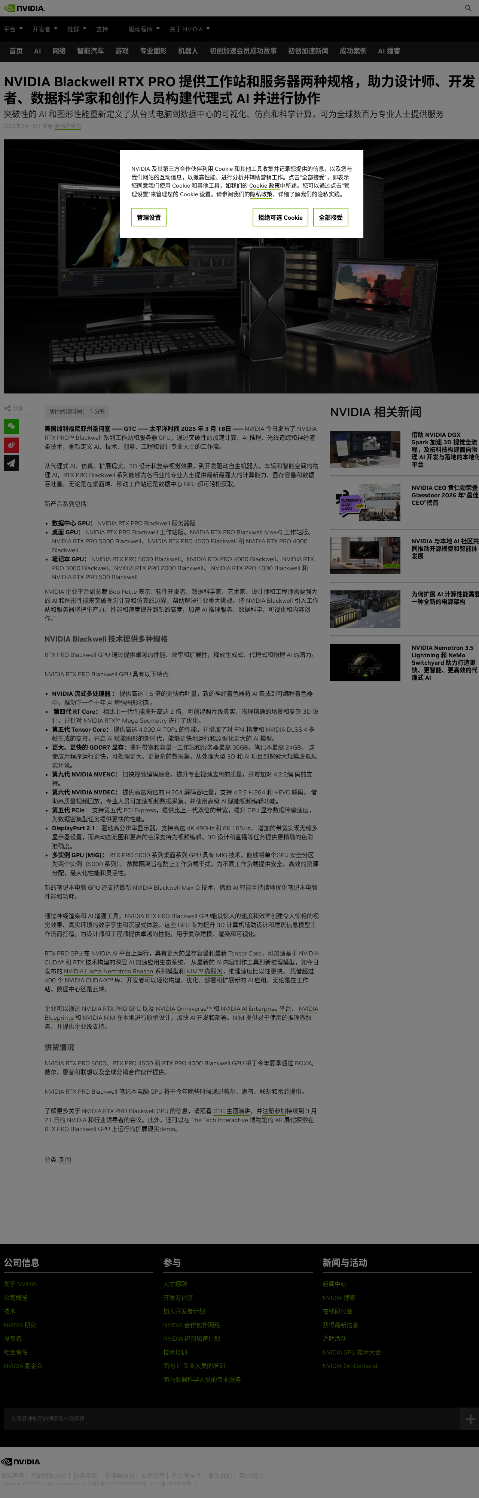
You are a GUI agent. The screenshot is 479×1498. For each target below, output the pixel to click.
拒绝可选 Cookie (280, 217)
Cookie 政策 (264, 185)
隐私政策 (261, 193)
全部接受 (331, 217)
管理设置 (149, 217)
